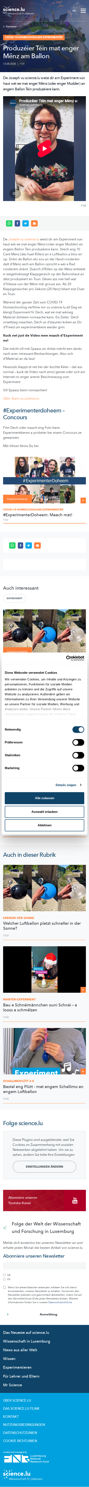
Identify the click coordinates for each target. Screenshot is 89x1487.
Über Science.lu (17, 1400)
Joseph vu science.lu (23, 239)
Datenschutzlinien (20, 1433)
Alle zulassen (44, 798)
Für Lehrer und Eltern (21, 1376)
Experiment (14, 598)
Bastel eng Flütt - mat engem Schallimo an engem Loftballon (43, 1089)
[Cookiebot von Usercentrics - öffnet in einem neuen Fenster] (66, 658)
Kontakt (11, 1416)
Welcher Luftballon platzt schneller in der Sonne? (42, 926)
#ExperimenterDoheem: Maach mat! (37, 515)
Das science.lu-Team (21, 1408)
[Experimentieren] (44, 479)
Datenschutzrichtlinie (60, 1302)
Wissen (9, 1358)
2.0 (18, 1081)
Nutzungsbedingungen (24, 1425)
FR (74, 10)
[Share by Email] (34, 223)
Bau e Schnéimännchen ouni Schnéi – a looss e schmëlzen (40, 1008)
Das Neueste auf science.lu (26, 1332)
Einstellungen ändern (44, 1167)
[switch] (78, 742)
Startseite (11, 26)
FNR (22, 63)
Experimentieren (17, 1367)
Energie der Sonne (18, 918)
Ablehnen (45, 825)
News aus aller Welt (20, 1350)
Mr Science (12, 1385)
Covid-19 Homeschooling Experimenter (33, 509)
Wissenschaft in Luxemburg (26, 1341)
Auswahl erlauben (44, 811)
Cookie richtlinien (20, 1441)
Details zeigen (66, 785)
